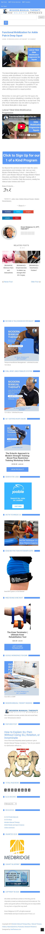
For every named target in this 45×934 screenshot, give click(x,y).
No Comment (32, 39)
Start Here (4, 2)
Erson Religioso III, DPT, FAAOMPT (18, 39)
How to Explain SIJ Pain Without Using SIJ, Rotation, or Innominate (22, 735)
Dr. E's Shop (8, 819)
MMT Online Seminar (14, 2)
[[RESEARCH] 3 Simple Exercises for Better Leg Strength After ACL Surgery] (21, 257)
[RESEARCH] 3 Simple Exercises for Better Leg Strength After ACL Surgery (21, 270)
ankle (13, 199)
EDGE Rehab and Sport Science (14, 825)
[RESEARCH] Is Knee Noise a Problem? (33, 268)
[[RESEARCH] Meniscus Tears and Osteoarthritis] (8, 257)
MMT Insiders (26, 2)
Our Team (4, 6)
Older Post (35, 282)
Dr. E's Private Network (11, 817)
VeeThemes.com (15, 929)
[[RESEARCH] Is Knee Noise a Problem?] (34, 257)
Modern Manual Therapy (26, 199)
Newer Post (8, 282)
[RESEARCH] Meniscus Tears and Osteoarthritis (8, 269)
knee (17, 199)
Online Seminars (9, 827)
